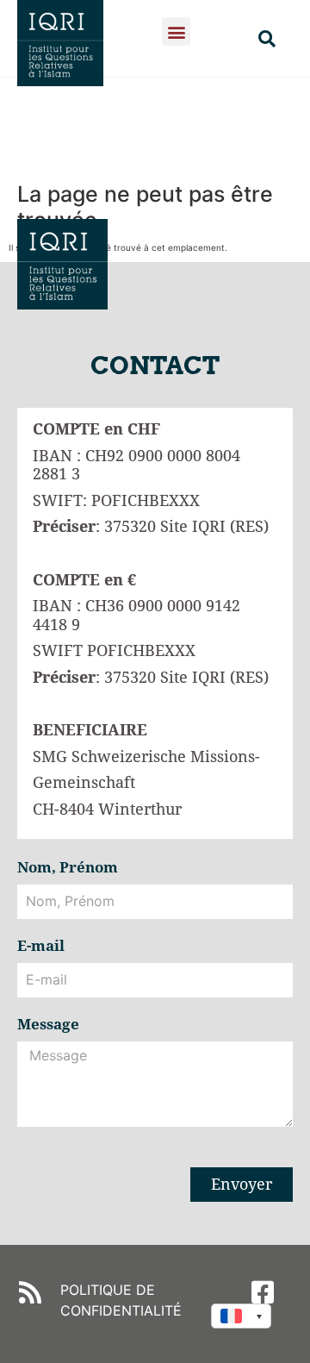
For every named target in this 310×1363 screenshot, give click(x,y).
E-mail (41, 946)
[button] (176, 31)
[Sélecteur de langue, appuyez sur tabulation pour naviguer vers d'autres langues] (241, 1316)
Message (48, 1025)
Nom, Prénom (67, 868)
